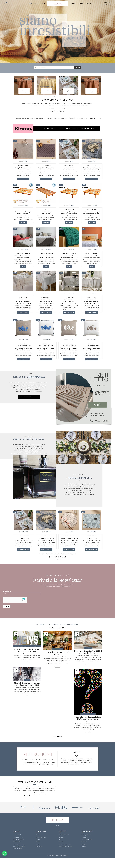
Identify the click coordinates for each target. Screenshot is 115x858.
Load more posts (58, 736)
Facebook (84, 841)
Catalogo (36, 3)
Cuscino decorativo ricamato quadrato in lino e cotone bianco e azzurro (23, 350)
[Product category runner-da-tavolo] (68, 91)
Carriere (80, 3)
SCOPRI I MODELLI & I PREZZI (28, 397)
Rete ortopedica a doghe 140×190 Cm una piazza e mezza (69, 213)
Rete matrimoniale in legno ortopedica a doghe (23, 212)
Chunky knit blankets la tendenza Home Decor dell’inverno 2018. (27, 684)
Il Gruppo (73, 3)
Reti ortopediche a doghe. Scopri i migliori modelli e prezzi (27, 650)
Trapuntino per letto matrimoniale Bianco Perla (69, 256)
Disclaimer (38, 835)
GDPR (37, 844)
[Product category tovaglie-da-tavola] (24, 91)
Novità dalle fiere (28, 646)
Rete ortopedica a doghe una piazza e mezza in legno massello (91, 213)
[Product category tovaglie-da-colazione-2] (46, 91)
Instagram (84, 844)
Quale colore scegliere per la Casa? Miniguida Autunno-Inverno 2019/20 (88, 719)
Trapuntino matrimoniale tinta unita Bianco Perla (46, 256)
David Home (25, 297)
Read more (27, 662)
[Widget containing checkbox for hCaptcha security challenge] (15, 600)
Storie (33, 646)
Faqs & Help (39, 846)
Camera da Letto (68, 209)
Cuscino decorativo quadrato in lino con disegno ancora (91, 350)
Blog (43, 3)
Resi (60, 839)
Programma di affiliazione (65, 846)
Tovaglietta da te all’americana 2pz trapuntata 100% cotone (69, 540)
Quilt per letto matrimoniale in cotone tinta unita (23, 256)
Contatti (84, 846)
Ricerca (77, 67)
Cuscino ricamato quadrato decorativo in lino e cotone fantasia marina (68, 350)
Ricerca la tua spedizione (65, 844)
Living (29, 345)
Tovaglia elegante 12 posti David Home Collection (92, 302)
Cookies (38, 841)
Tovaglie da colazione (23, 165)
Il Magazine (84, 837)
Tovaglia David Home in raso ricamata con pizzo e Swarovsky (46, 303)
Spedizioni (61, 837)
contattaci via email (95, 118)
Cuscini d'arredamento (21, 345)
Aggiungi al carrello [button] (23, 178)
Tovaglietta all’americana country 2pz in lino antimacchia (23, 170)
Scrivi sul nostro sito (87, 839)
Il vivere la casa (17, 646)
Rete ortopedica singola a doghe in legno (46, 212)
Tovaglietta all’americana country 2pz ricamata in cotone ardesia (46, 170)
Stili (89, 713)
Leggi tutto (23, 222)
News (23, 646)
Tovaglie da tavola (23, 299)
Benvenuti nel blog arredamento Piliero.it (57, 653)
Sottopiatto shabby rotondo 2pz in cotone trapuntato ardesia (92, 170)
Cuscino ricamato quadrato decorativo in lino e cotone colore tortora (46, 350)
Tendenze (37, 646)
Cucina (20, 297)
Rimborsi (61, 841)
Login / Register (107, 2)
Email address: (7, 591)
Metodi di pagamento (64, 835)
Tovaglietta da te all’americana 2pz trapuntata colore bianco (69, 170)
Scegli (23, 266)
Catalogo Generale (86, 835)
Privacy (38, 839)
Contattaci (89, 3)
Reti (23, 209)
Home (30, 3)
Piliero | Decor (54, 855)
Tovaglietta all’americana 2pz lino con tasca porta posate (91, 539)
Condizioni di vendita (41, 837)
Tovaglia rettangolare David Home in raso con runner (23, 302)
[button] (4, 853)
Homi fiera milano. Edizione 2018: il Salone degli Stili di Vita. (88, 652)
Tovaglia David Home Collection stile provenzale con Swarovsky (69, 303)
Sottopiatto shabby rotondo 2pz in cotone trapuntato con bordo (46, 540)
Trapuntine (27, 253)
